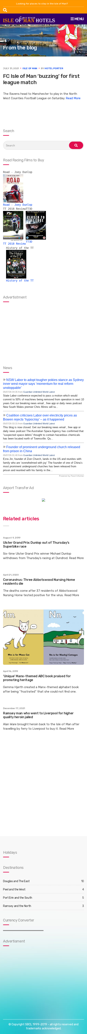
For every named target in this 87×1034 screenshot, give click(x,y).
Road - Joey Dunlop (17, 204)
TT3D (29, 241)
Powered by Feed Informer (71, 476)
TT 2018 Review (14, 243)
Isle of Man (29, 68)
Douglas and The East (16, 881)
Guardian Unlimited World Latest (39, 392)
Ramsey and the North (17, 906)
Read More (73, 98)
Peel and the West (14, 889)
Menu (79, 19)
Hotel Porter (54, 68)
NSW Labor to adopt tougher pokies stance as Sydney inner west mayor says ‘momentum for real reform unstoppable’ (43, 384)
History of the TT (20, 280)
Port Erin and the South (17, 897)
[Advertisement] (28, 978)
